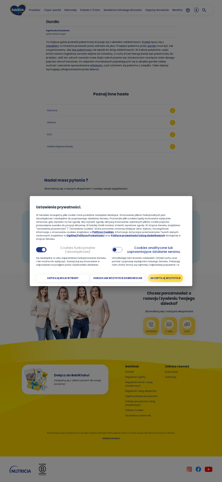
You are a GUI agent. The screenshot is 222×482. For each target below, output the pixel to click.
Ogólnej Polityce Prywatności (85, 235)
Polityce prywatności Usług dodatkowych (138, 235)
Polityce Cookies (103, 232)
